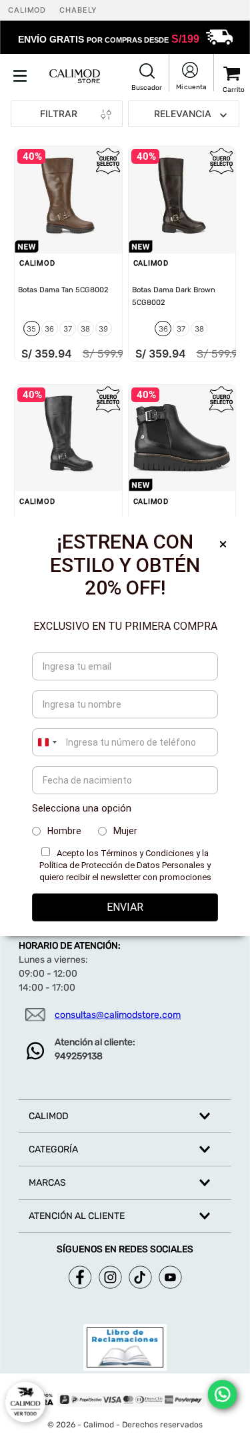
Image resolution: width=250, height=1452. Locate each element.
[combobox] (47, 742)
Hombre (64, 831)
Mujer (125, 831)
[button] (147, 77)
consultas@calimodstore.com (118, 1015)
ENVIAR (125, 907)
